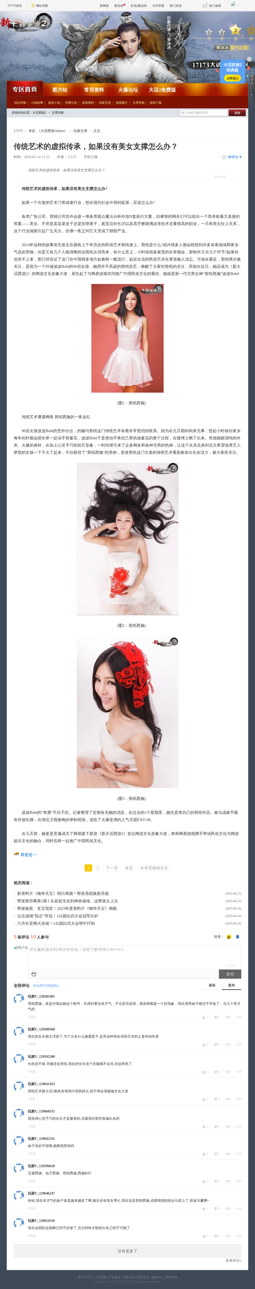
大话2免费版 (162, 89)
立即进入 (233, 78)
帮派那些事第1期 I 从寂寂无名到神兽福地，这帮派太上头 (67, 901)
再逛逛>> (28, 855)
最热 (231, 985)
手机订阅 (91, 157)
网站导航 (42, 5)
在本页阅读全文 (154, 868)
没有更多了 (127, 1251)
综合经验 (20, 102)
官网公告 (71, 102)
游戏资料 (88, 102)
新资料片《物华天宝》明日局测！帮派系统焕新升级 (63, 893)
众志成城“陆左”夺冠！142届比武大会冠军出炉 (57, 916)
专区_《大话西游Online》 (47, 131)
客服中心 (157, 1277)
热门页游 (176, 5)
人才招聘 (101, 1277)
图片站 (60, 89)
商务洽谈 (129, 1277)
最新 (212, 985)
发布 (230, 974)
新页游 (118, 5)
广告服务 (115, 1277)
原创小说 (54, 102)
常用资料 (94, 89)
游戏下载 (156, 102)
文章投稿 (139, 102)
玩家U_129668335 (41, 1111)
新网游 (104, 5)
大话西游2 (101, 51)
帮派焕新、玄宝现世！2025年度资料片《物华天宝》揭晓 (67, 908)
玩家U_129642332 (41, 1139)
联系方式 (143, 1277)
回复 (228, 1017)
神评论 (234, 157)
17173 (18, 131)
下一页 (112, 868)
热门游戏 (215, 5)
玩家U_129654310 (41, 1221)
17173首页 (14, 5)
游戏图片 (122, 102)
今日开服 (158, 5)
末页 (129, 868)
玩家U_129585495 (41, 996)
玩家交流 (105, 102)
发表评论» (233, 1260)
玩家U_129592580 (41, 1057)
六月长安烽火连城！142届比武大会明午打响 (56, 923)
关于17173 (85, 1277)
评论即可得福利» (46, 986)
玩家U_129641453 (41, 1084)
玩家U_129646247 (41, 1193)
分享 (238, 1017)
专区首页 (25, 88)
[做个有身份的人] (229, 937)
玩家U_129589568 (41, 1029)
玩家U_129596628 (41, 1166)
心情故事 (37, 102)
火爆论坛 (128, 89)
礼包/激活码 (139, 5)
